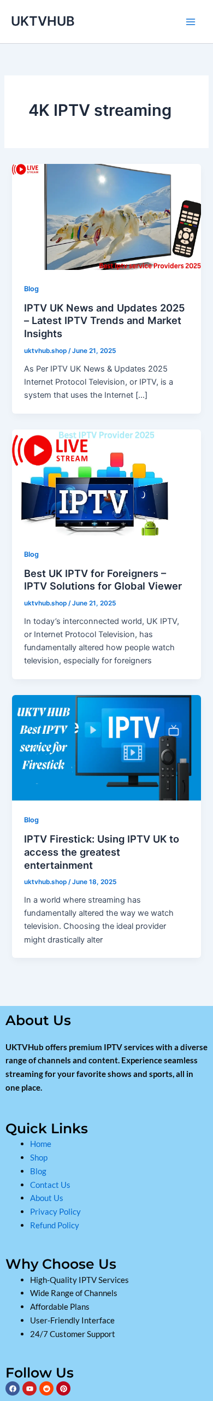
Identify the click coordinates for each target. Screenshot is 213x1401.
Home (40, 1144)
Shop (39, 1157)
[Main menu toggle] (190, 21)
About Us (47, 1198)
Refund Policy (54, 1225)
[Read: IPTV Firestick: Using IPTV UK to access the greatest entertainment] (106, 748)
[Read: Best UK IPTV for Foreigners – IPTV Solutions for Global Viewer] (106, 482)
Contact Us (50, 1185)
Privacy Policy (55, 1211)
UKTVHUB (43, 21)
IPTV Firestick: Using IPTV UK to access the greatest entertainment (101, 851)
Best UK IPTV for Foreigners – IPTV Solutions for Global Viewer (103, 579)
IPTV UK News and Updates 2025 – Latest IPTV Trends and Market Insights (104, 320)
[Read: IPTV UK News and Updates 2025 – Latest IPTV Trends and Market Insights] (106, 216)
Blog (31, 289)
